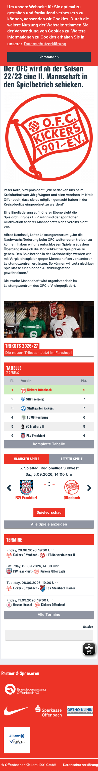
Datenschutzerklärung (80, 765)
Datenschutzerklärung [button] (45, 44)
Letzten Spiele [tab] (71, 458)
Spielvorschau (59, 512)
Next (89, 488)
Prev (9, 488)
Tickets (32, 512)
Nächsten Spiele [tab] (26, 458)
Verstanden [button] (49, 57)
